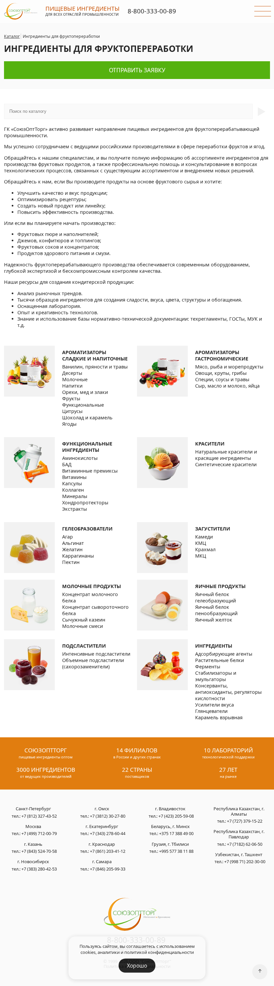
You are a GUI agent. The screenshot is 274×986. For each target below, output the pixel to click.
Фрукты (71, 398)
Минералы (74, 496)
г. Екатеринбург (102, 826)
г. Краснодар (102, 844)
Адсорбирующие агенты (223, 654)
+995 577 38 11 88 (176, 851)
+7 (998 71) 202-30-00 (244, 861)
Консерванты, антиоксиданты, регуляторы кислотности (228, 692)
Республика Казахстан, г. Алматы (239, 811)
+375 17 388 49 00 (176, 833)
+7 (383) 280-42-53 (39, 869)
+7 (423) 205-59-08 (176, 816)
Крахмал (205, 549)
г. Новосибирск (33, 862)
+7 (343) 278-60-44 (107, 833)
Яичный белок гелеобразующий (215, 597)
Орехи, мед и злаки (85, 392)
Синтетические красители (226, 464)
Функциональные (83, 405)
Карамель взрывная (219, 717)
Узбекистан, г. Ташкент (238, 854)
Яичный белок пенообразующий (216, 610)
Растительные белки (219, 660)
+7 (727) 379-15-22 (244, 821)
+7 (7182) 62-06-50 (244, 844)
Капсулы (72, 483)
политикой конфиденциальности (159, 952)
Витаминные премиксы (90, 471)
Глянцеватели (211, 711)
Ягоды (69, 424)
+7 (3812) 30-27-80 (107, 816)
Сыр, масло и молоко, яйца (227, 386)
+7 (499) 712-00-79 (39, 833)
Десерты (72, 373)
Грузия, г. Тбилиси (170, 844)
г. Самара (102, 862)
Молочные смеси (82, 626)
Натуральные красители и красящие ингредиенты (226, 454)
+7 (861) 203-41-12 (107, 851)
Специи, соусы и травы (222, 379)
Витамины (74, 477)
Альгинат (73, 543)
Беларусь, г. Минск (170, 826)
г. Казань (33, 844)
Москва (33, 826)
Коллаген (73, 490)
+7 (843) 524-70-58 (39, 851)
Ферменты (207, 666)
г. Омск (102, 809)
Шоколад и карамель (87, 417)
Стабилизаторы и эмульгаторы (215, 676)
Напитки (72, 386)
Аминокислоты (80, 458)
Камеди (204, 536)
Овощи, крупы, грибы (221, 373)
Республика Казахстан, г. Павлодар (239, 834)
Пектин (71, 562)
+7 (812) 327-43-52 (39, 816)
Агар (67, 536)
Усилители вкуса (214, 705)
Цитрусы (72, 411)
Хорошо (137, 965)
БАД (67, 464)
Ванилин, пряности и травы (95, 366)
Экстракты (74, 509)
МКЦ (200, 556)
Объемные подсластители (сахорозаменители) (93, 663)
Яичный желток (213, 620)
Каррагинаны (78, 556)
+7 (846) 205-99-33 (107, 869)
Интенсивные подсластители (96, 654)
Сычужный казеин (83, 620)
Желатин (72, 549)
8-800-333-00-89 (152, 11)
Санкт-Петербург (33, 809)
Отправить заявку (137, 70)
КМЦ (200, 543)
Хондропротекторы (85, 502)
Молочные (75, 379)
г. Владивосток (170, 809)
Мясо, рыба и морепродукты (229, 366)
